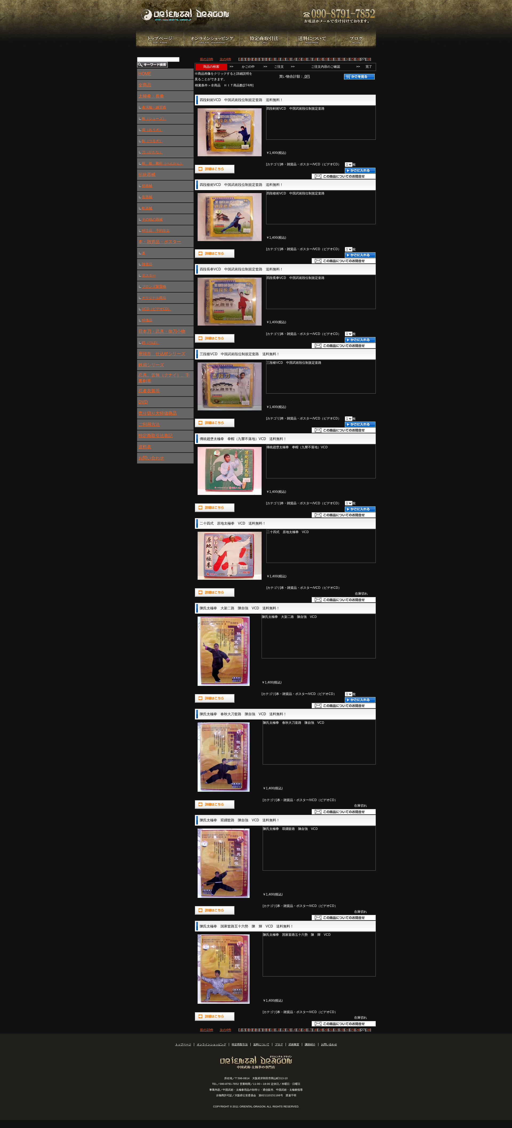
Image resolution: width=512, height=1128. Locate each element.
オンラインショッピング (211, 1044)
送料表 (144, 447)
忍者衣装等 (149, 391)
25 (352, 59)
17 (309, 59)
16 (304, 59)
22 (336, 59)
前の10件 (206, 59)
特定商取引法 (240, 1044)
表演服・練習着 (154, 107)
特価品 (147, 320)
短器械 (147, 186)
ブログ (279, 1044)
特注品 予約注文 (156, 231)
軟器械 (147, 208)
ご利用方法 (149, 424)
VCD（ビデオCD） (156, 309)
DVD (143, 402)
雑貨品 (147, 264)
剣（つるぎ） (152, 141)
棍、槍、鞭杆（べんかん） (162, 163)
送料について (261, 1044)
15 (299, 59)
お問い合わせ (151, 458)
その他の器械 (152, 219)
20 (325, 59)
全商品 (144, 85)
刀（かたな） (152, 152)
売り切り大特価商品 (157, 413)
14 (293, 59)
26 (357, 59)
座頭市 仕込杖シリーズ (161, 353)
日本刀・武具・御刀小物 (161, 331)
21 (331, 59)
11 (277, 59)
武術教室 (294, 1044)
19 (320, 59)
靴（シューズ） (154, 119)
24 (347, 59)
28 (368, 59)
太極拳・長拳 (151, 96)
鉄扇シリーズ (151, 365)
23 (341, 59)
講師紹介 (310, 1044)
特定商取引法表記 (155, 435)
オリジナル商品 (154, 298)
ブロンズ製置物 (154, 287)
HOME (144, 73)
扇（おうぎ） (152, 130)
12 (283, 59)
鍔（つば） (150, 343)
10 (272, 59)
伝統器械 (146, 174)
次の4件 (225, 59)
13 (288, 59)
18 (315, 59)
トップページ (183, 1044)
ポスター (149, 275)
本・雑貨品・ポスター (159, 241)
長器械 (147, 197)
